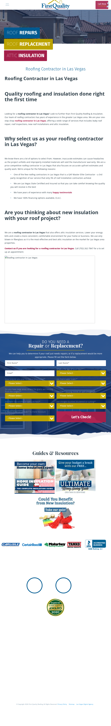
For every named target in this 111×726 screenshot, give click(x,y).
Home (6, 678)
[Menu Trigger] (7, 5)
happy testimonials (62, 192)
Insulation (25, 55)
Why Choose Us (15, 685)
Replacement (28, 44)
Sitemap (71, 704)
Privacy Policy (62, 704)
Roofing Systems (17, 699)
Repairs (22, 33)
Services (9, 692)
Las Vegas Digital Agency (84, 704)
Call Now (102, 5)
